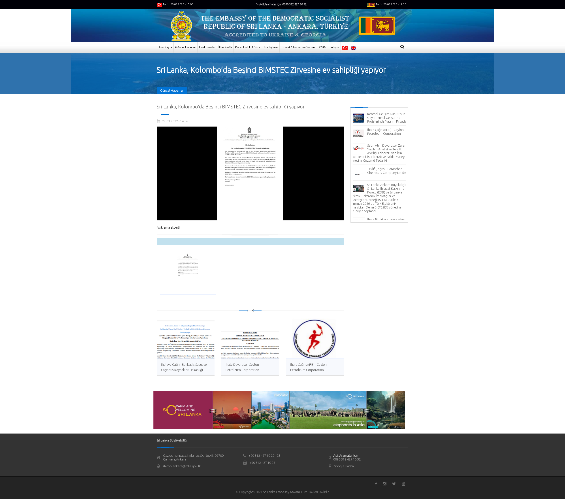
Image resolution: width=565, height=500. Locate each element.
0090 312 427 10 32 (347, 459)
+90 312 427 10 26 (262, 462)
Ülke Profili (225, 47)
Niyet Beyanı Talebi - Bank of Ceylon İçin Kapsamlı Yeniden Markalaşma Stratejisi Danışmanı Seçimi (379, 210)
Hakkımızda (207, 47)
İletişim (334, 47)
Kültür (322, 47)
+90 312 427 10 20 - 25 (264, 455)
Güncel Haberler (185, 47)
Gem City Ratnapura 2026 (385, 188)
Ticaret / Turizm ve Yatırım (298, 47)
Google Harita (344, 466)
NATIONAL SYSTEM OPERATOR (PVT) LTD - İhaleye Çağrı (383, 176)
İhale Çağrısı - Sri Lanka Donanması (383, 159)
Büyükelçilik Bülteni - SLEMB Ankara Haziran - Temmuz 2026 (386, 117)
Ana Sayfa (165, 47)
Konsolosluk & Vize (247, 47)
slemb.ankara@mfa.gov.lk (182, 466)
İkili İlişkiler (271, 47)
